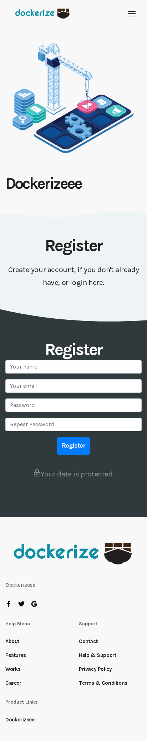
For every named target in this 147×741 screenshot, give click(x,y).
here (95, 282)
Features (15, 655)
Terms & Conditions (103, 683)
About (12, 641)
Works (13, 669)
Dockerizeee (20, 719)
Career (13, 683)
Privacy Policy (95, 669)
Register (73, 445)
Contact (88, 641)
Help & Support (97, 655)
